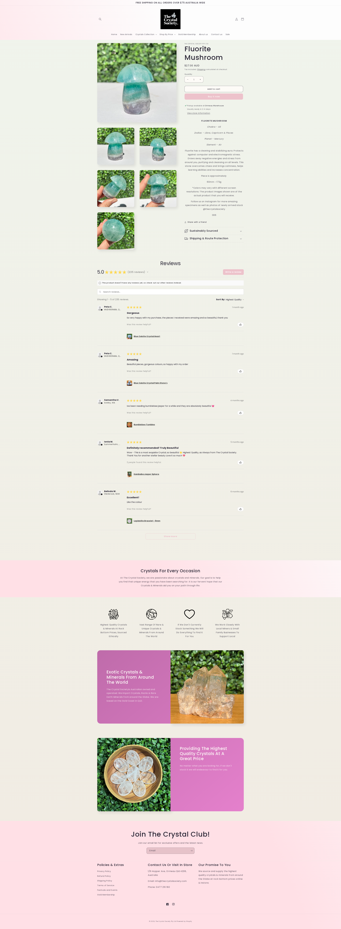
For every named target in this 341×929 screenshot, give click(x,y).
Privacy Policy (104, 871)
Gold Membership (106, 894)
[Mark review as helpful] (240, 324)
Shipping (201, 69)
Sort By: (220, 299)
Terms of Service (105, 885)
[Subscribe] (191, 851)
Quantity (188, 74)
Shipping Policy (104, 880)
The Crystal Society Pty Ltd (166, 921)
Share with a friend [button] (197, 222)
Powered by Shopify (184, 921)
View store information (198, 113)
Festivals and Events (107, 890)
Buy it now (214, 96)
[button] (100, 19)
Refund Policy (104, 876)
